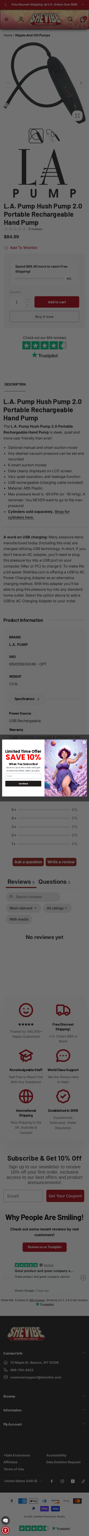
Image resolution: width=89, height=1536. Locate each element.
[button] (5, 1520)
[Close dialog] (84, 742)
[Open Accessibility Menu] (5, 1530)
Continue (23, 783)
